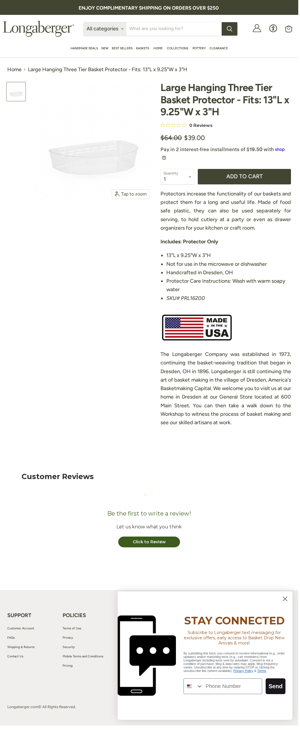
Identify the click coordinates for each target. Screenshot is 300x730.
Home (158, 48)
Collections (178, 48)
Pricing (68, 666)
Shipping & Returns (21, 647)
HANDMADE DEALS (84, 48)
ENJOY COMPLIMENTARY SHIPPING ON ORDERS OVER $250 (149, 8)
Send (276, 686)
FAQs (11, 638)
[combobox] (193, 686)
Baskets (143, 48)
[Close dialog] (285, 599)
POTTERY (199, 48)
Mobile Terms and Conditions (83, 656)
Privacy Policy (243, 671)
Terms (261, 671)
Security (69, 647)
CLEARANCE (218, 48)
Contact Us (15, 656)
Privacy (68, 638)
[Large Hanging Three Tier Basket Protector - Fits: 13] (16, 91)
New (104, 48)
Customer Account (20, 628)
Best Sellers (122, 48)
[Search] (229, 29)
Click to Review (149, 541)
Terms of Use (72, 628)
